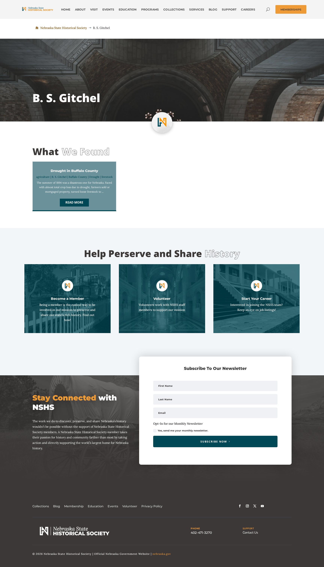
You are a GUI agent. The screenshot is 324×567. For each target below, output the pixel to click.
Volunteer (129, 506)
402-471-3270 (201, 533)
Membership (74, 506)
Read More (74, 202)
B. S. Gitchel (59, 177)
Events (113, 506)
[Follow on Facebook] (240, 506)
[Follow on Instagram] (247, 506)
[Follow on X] (255, 506)
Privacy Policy (151, 506)
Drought (94, 177)
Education (96, 506)
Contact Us (250, 532)
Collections (40, 506)
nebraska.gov (161, 554)
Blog (56, 506)
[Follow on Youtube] (262, 506)
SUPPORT (248, 528)
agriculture (43, 177)
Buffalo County (78, 177)
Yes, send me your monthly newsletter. (183, 430)
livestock (107, 177)
